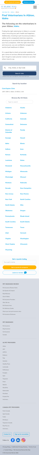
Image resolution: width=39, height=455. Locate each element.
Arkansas (23, 113)
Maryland (8, 166)
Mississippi (9, 177)
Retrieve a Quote (29, 2)
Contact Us (7, 434)
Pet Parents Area (7, 305)
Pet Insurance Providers (9, 299)
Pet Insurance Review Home (10, 287)
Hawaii (22, 138)
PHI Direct (5, 420)
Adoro (4, 346)
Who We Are (6, 302)
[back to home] (19, 7)
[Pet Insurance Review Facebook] (13, 440)
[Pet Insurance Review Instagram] (23, 440)
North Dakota (10, 205)
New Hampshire (25, 188)
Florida (22, 130)
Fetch (4, 381)
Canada (5, 334)
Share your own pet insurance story (12, 311)
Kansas (7, 155)
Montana (8, 183)
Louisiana (8, 160)
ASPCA (5, 352)
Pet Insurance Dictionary (9, 314)
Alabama (8, 108)
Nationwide (6, 390)
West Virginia (10, 244)
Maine (22, 160)
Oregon (22, 211)
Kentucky (23, 155)
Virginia (8, 239)
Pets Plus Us (6, 426)
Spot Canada (6, 414)
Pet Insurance (6, 326)
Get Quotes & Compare (9, 290)
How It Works (6, 296)
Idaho (12, 12)
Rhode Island (24, 216)
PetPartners (6, 370)
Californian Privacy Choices (19, 447)
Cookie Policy (8, 450)
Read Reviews (6, 293)
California (8, 119)
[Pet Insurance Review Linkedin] (18, 440)
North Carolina (25, 199)
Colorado (23, 119)
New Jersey (9, 194)
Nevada (8, 188)
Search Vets (19, 73)
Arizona (8, 113)
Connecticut (9, 124)
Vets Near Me (5, 12)
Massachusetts (25, 166)
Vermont (23, 233)
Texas (22, 227)
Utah (7, 233)
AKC (4, 349)
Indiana (7, 149)
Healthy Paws (6, 364)
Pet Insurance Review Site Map (22, 450)
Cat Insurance (6, 332)
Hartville (5, 361)
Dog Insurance (6, 329)
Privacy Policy (6, 447)
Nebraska (23, 183)
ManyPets (5, 387)
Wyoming (8, 250)
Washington (24, 239)
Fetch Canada (6, 411)
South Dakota (25, 222)
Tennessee (9, 227)
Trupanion (5, 379)
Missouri (23, 177)
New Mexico (24, 194)
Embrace (5, 355)
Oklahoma (8, 211)
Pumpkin (5, 373)
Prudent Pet (6, 396)
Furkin (4, 417)
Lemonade (5, 367)
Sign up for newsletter (21, 434)
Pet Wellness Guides (8, 308)
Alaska (22, 108)
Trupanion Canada (7, 423)
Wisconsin (23, 244)
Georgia (8, 138)
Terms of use (32, 447)
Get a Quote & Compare (12, 2)
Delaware (23, 124)
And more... (6, 399)
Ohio (21, 205)
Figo (4, 358)
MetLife (5, 384)
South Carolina (10, 222)
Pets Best (5, 393)
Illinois (22, 143)
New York (8, 199)
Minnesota (23, 171)
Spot (4, 376)
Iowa (21, 149)
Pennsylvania (9, 216)
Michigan (8, 171)
